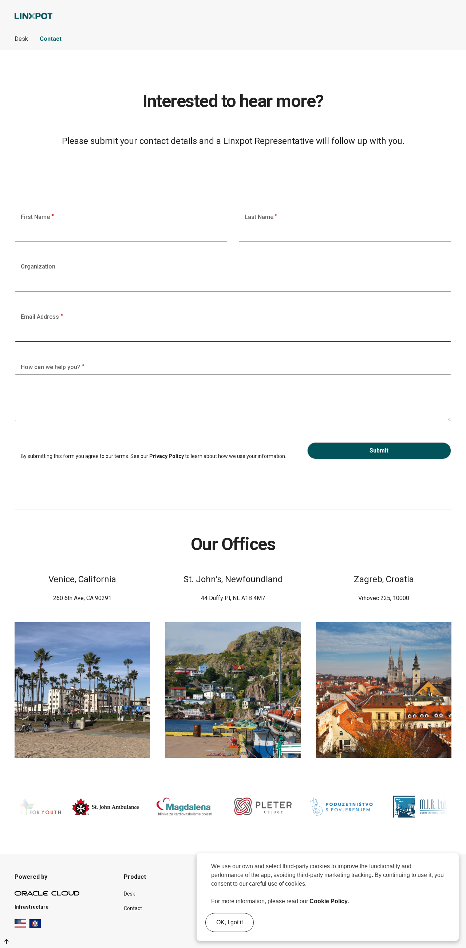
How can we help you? (51, 367)
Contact (51, 38)
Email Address (40, 316)
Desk (21, 38)
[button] (352, 902)
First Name (36, 217)
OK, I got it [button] (229, 922)
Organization (38, 266)
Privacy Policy (166, 456)
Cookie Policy (328, 901)
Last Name (260, 217)
